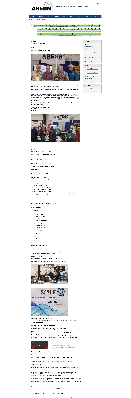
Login (94, 1)
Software (40, 16)
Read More (33, 149)
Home (33, 16)
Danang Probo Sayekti (66, 397)
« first (39, 320)
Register (98, 1)
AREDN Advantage (89, 46)
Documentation (88, 50)
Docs (48, 16)
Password (92, 72)
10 (43, 19)
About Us (70, 16)
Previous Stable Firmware (90, 57)
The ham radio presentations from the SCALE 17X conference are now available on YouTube (51, 361)
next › (71, 320)
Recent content (88, 61)
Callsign (92, 68)
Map (63, 16)
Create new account (89, 76)
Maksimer (76, 397)
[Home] (42, 11)
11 (45, 19)
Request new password (90, 78)
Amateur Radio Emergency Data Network (71, 6)
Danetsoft (58, 397)
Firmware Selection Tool (90, 54)
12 (66, 320)
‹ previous (44, 320)
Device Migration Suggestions (91, 52)
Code (78, 16)
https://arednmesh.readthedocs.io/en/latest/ (51, 335)
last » (75, 320)
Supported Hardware (89, 55)
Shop (87, 16)
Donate (95, 16)
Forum (57, 16)
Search (86, 59)
